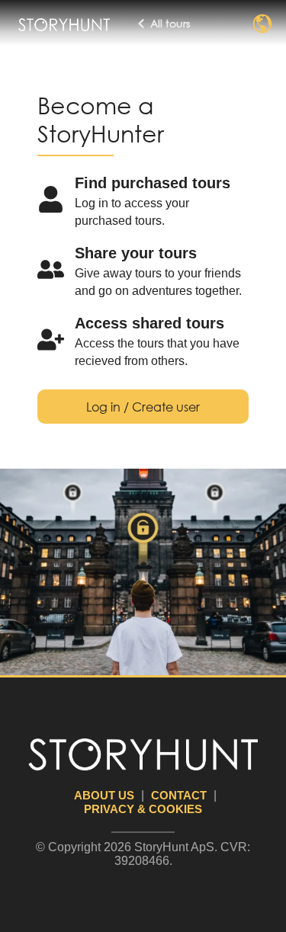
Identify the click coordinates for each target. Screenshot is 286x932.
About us (104, 795)
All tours (170, 23)
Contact (179, 795)
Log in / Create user (143, 407)
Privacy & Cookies (143, 808)
